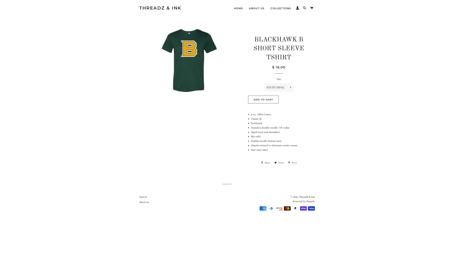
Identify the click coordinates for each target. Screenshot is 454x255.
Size (279, 79)
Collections (280, 8)
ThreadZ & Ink (160, 8)
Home (238, 8)
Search (143, 197)
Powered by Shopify (304, 201)
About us (256, 8)
